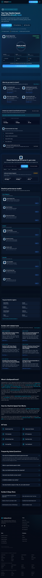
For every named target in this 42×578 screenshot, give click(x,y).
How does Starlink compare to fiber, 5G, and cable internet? (21, 484)
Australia (19, 169)
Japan (2, 559)
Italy (22, 556)
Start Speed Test (34, 1)
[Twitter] (2, 526)
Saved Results (36, 146)
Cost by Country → (4, 537)
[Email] (5, 526)
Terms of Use (24, 541)
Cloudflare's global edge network (32, 408)
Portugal (2, 560)
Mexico (22, 557)
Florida (22, 572)
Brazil (12, 557)
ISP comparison (8, 386)
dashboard (19, 387)
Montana (32, 573)
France (2, 556)
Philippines (33, 567)
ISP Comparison (25, 529)
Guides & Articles (4, 539)
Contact (23, 537)
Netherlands (3, 557)
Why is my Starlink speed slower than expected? (21, 470)
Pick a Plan (28, 25)
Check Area (24, 166)
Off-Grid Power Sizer (25, 525)
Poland (32, 559)
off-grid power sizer (16, 386)
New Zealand (33, 557)
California (5, 169)
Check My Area (18, 25)
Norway (12, 559)
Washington (3, 573)
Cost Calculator (24, 523)
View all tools (36, 84)
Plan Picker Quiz (25, 527)
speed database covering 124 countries (23, 396)
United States (3, 554)
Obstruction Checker (25, 522)
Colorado (12, 573)
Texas (9, 169)
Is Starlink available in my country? (21, 480)
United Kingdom (14, 169)
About (23, 535)
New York (32, 572)
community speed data (15, 389)
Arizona (22, 573)
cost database (7, 397)
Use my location (34, 166)
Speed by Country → (4, 535)
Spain (32, 556)
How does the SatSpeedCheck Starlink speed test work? (21, 455)
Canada (12, 554)
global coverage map (6, 387)
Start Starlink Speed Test (22, 65)
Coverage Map (3, 541)
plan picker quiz (37, 386)
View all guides (37, 327)
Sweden (22, 559)
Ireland (12, 560)
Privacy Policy (24, 539)
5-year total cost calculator (31, 385)
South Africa (23, 567)
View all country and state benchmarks (10, 318)
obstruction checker (9, 385)
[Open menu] (40, 2)
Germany (32, 554)
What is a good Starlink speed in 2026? (21, 465)
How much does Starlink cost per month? (21, 475)
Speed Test (24, 520)
